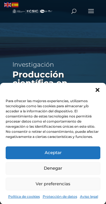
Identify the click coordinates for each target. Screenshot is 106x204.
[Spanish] (15, 4)
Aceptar (53, 152)
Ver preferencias (53, 183)
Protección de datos (60, 196)
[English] (8, 4)
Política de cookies (24, 196)
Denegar (53, 168)
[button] (97, 90)
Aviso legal (89, 196)
